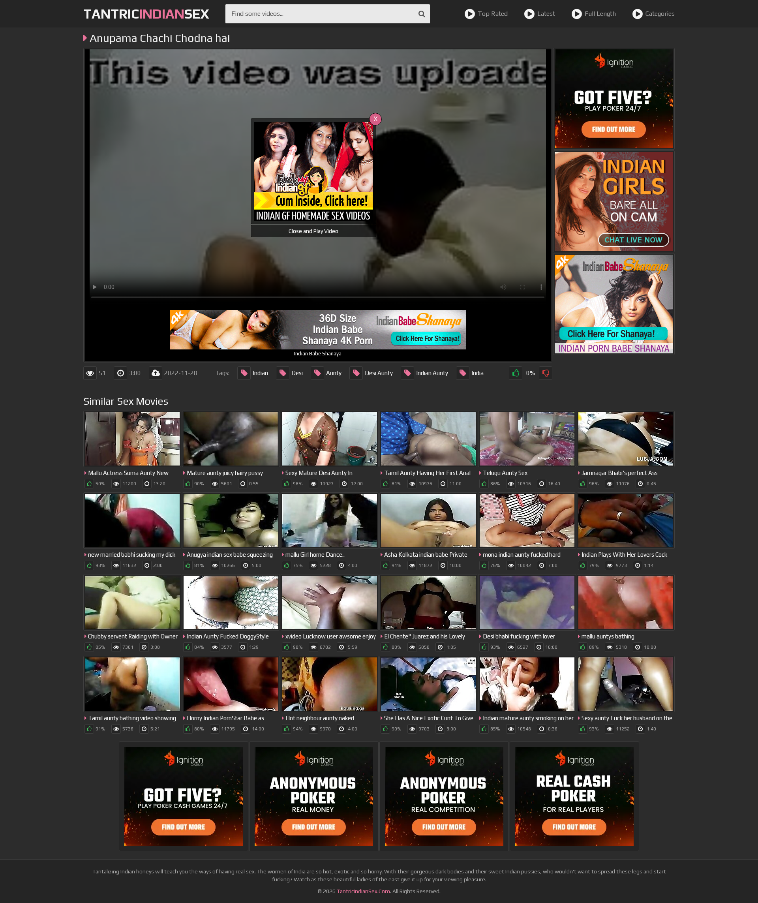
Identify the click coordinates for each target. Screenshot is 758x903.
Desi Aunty (379, 373)
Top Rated (493, 13)
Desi (297, 373)
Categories (660, 13)
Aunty (333, 373)
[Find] (421, 14)
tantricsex (146, 13)
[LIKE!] (515, 373)
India (477, 373)
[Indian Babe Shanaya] (614, 304)
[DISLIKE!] (545, 373)
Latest (546, 13)
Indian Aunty (432, 373)
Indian (260, 373)
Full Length (600, 13)
